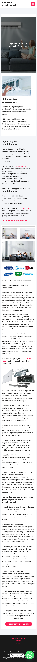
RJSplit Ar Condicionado (18, 638)
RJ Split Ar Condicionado (9, 4)
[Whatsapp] (29, 655)
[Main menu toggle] (33, 4)
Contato (18, 643)
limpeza (26, 208)
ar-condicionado (20, 166)
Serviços (19, 641)
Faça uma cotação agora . (15, 220)
